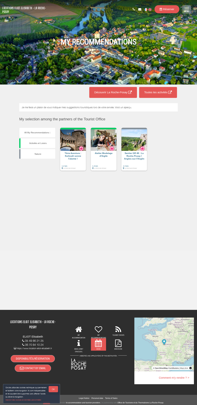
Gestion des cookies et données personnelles (23, 400)
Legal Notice (84, 398)
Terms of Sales (111, 398)
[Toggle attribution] (190, 368)
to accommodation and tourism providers (83, 403)
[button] (73, 151)
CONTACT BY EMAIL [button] (35, 368)
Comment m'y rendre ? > (174, 377)
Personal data (97, 398)
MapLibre (184, 368)
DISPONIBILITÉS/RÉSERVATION (33, 358)
